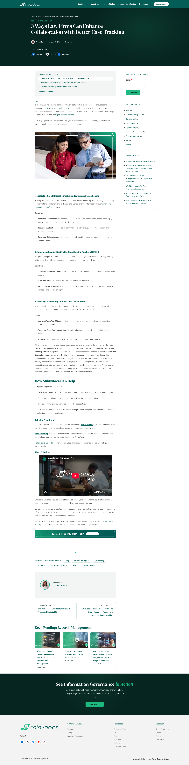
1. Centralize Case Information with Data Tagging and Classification (65, 78)
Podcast (117, 743)
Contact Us (160, 740)
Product (70, 729)
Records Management (53, 560)
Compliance (41, 565)
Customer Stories (120, 729)
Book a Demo (94, 704)
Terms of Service (163, 759)
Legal (65, 565)
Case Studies (109, 4)
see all (128, 145)
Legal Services (89, 565)
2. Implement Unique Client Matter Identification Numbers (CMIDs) (62, 83)
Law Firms (75, 565)
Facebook (65, 54)
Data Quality (54, 565)
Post (51, 54)
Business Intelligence (81, 561)
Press (158, 733)
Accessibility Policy (139, 759)
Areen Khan (40, 42)
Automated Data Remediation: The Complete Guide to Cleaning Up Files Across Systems (139, 169)
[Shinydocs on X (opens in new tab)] (28, 742)
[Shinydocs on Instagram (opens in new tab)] (44, 742)
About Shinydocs (162, 729)
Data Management (134, 136)
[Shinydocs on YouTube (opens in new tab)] (39, 742)
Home (33, 16)
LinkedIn (39, 54)
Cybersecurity (99, 561)
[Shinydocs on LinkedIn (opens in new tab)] (22, 742)
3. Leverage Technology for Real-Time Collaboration (58, 87)
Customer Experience (75, 736)
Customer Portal (120, 747)
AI (128, 140)
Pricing (69, 733)
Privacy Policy (151, 759)
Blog (39, 16)
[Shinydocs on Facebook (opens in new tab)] (33, 742)
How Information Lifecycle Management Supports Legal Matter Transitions (139, 179)
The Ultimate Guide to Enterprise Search (140, 161)
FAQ (115, 733)
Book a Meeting (161, 4)
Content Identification (127, 4)
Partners (159, 736)
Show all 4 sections (46, 92)
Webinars (117, 740)
